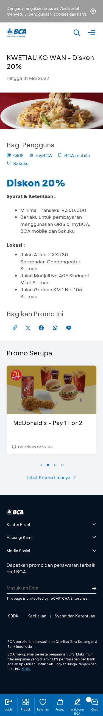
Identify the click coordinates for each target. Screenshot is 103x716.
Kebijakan (36, 616)
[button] (41, 465)
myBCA (44, 155)
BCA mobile (77, 155)
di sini (25, 669)
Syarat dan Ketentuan (75, 616)
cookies (60, 14)
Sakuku (21, 163)
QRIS (18, 155)
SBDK (13, 616)
